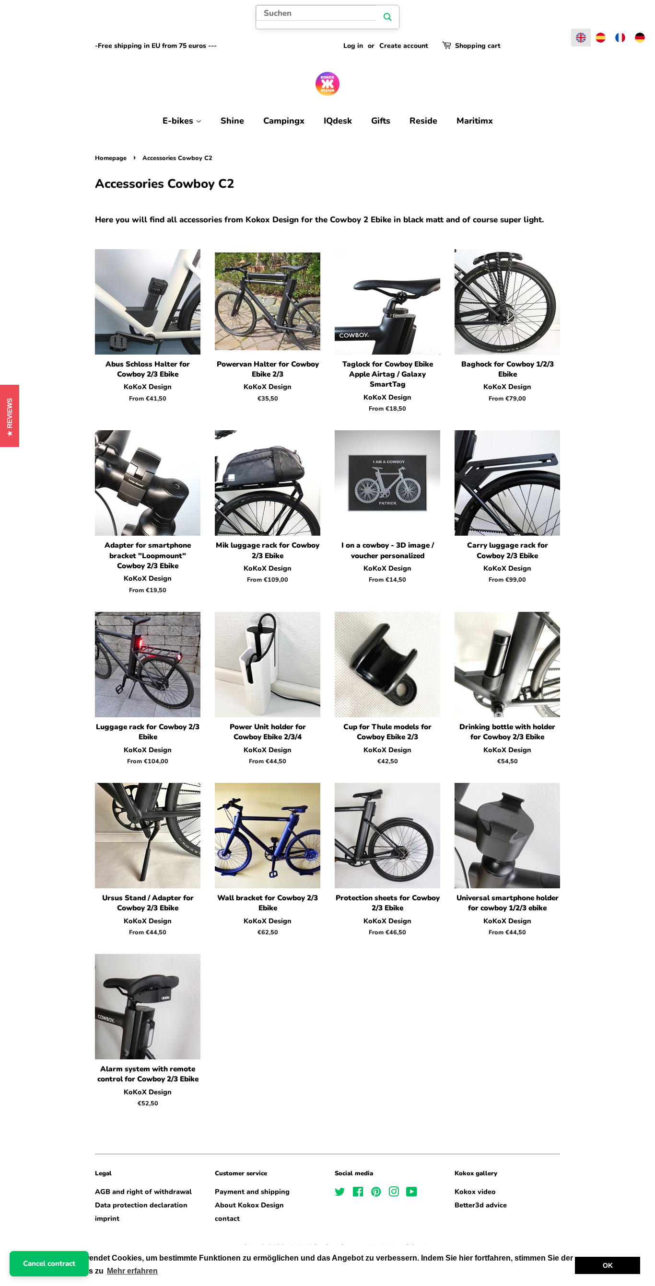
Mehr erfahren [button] (132, 1271)
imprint (107, 1218)
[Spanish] (600, 37)
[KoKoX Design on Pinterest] (376, 1193)
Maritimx (474, 120)
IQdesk (338, 120)
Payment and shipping (252, 1191)
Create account (403, 45)
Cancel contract (49, 1263)
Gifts (380, 120)
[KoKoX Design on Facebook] (357, 1193)
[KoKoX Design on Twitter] (340, 1193)
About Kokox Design (249, 1205)
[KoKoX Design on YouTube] (411, 1193)
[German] (640, 37)
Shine (232, 120)
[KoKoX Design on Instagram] (393, 1193)
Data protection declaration (141, 1205)
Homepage (111, 158)
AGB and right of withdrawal (143, 1191)
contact (227, 1218)
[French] (620, 37)
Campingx (283, 120)
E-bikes (179, 120)
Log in (353, 45)
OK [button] (608, 1265)
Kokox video (475, 1191)
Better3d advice (481, 1205)
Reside (423, 120)
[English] (581, 37)
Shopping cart (478, 45)
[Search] (387, 17)
